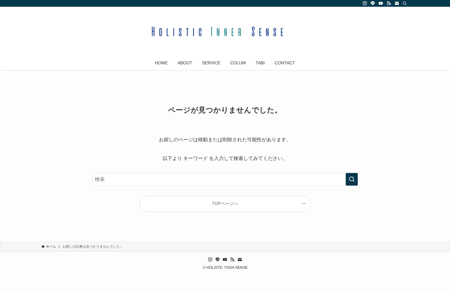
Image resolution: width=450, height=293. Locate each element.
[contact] (397, 3)
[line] (373, 3)
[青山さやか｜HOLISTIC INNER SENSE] (225, 32)
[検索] (405, 3)
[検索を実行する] (352, 179)
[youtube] (381, 3)
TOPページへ (225, 203)
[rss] (389, 3)
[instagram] (365, 3)
